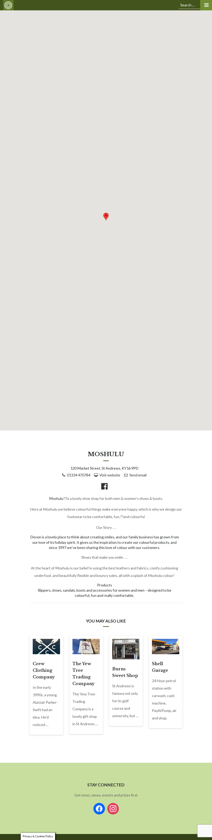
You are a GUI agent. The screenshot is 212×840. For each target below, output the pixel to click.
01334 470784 (78, 475)
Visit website (109, 475)
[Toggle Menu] (206, 5)
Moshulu (56, 498)
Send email (138, 475)
